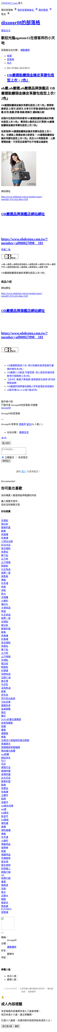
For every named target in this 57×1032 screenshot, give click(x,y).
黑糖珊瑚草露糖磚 (10, 747)
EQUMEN (6, 909)
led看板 (5, 820)
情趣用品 (6, 844)
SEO (3, 760)
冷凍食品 (6, 608)
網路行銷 (6, 872)
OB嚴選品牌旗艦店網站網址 (23, 214)
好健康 (4, 670)
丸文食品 (6, 569)
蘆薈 (3, 881)
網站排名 (6, 758)
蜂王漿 (4, 681)
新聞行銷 (6, 878)
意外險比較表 (8, 698)
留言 (28, 424)
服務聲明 (32, 992)
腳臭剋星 (6, 527)
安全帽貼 (6, 548)
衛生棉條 (6, 865)
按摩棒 (4, 847)
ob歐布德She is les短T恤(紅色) (22, 390)
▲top (3, 437)
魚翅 (3, 611)
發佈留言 (6, 461)
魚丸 (3, 594)
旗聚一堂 (6, 573)
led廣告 (5, 813)
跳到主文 (6, 30)
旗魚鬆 (4, 576)
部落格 (10, 59)
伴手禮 (4, 583)
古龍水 (4, 895)
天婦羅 (4, 597)
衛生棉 (4, 861)
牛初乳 (4, 684)
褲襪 (3, 827)
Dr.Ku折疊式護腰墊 (11, 719)
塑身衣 (4, 902)
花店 (3, 764)
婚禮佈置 (6, 771)
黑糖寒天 (6, 744)
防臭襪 (4, 538)
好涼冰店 (6, 545)
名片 (9, 63)
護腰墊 (4, 733)
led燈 (3, 809)
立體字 (4, 795)
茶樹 (3, 888)
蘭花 (3, 716)
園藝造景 (6, 705)
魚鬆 (3, 587)
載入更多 (6, 443)
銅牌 (3, 799)
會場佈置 (6, 774)
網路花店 (6, 767)
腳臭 (3, 531)
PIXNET (14, 989)
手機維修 (6, 858)
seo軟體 (5, 754)
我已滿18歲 (7, 1026)
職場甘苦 (24, 432)
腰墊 (3, 730)
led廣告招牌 (7, 806)
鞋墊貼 (4, 566)
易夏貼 (4, 552)
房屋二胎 (6, 249)
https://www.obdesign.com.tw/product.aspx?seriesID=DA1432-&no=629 (21, 198)
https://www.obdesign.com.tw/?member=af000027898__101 (24, 241)
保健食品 (6, 674)
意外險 (4, 695)
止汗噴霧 (6, 562)
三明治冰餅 (7, 541)
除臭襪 (4, 534)
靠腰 (3, 726)
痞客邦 (22, 424)
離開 (17, 1026)
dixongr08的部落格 (20, 22)
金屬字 (4, 802)
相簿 (9, 56)
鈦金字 (4, 816)
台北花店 (6, 778)
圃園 (3, 899)
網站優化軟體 (8, 751)
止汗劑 (4, 559)
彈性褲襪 (6, 830)
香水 (3, 892)
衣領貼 (4, 520)
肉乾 (3, 590)
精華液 (4, 885)
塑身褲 (4, 906)
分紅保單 (6, 702)
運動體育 (25, 50)
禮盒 (3, 580)
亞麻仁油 (6, 677)
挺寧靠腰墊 (7, 723)
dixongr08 (6, 408)
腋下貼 (4, 555)
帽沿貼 (4, 524)
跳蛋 (3, 851)
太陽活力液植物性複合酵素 (15, 740)
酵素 (3, 691)
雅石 (3, 712)
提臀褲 (4, 912)
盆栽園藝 (6, 709)
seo (2, 875)
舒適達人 (6, 868)
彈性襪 (4, 823)
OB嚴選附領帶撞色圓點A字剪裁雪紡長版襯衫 (30, 386)
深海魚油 (6, 688)
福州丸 (4, 604)
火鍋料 (4, 601)
